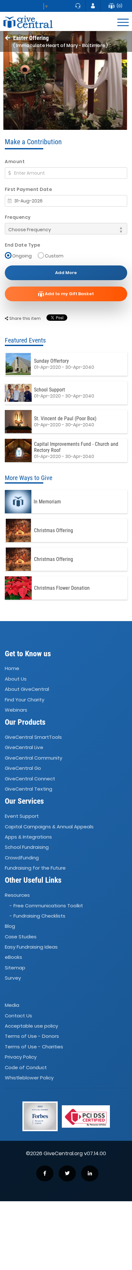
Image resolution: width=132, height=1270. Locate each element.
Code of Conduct (26, 1067)
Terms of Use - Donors (32, 1036)
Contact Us (18, 1015)
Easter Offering (31, 38)
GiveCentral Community (33, 757)
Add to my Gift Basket (69, 294)
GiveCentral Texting (28, 788)
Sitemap (15, 967)
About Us (16, 678)
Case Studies (21, 936)
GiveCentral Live (24, 747)
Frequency (18, 217)
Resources (17, 895)
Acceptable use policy (31, 1025)
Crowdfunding (22, 857)
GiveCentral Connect (30, 778)
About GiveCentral (27, 689)
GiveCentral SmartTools (33, 737)
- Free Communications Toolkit (46, 905)
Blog (10, 926)
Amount (15, 161)
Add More (66, 273)
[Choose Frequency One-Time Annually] (66, 228)
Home (12, 668)
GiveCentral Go (23, 768)
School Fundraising (27, 847)
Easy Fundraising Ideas (31, 946)
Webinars (16, 709)
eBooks (13, 957)
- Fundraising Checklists (37, 915)
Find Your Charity (24, 699)
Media (12, 1005)
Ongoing (22, 256)
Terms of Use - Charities (34, 1046)
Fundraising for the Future (35, 867)
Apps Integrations (28, 836)
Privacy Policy (21, 1056)
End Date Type (22, 245)
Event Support (22, 816)
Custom (54, 256)
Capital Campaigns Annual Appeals (49, 826)
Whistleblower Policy (29, 1077)
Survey (13, 977)
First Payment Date (28, 189)
